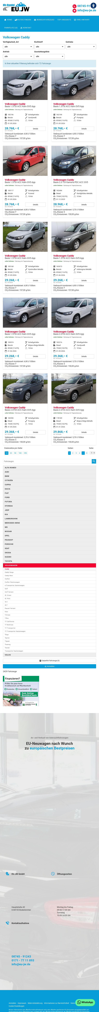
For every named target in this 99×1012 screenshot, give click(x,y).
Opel (7, 536)
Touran (7, 648)
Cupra (8, 485)
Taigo (7, 634)
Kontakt (27, 28)
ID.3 (6, 602)
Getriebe (69, 42)
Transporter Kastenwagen (14, 651)
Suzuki (8, 557)
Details (35, 129)
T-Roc (7, 618)
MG (6, 527)
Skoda (8, 553)
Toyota (8, 561)
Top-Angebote (64, 20)
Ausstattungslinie (41, 52)
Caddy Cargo (9, 572)
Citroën (9, 480)
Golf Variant (9, 592)
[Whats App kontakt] (85, 1002)
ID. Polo (7, 598)
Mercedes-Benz (12, 523)
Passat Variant (10, 608)
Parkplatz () (11, 28)
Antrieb (6, 52)
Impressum (22, 1003)
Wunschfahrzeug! (45, 20)
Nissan (8, 531)
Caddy (7, 569)
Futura (8, 502)
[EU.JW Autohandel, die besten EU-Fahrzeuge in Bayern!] (16, 8)
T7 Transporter (10, 628)
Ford (7, 497)
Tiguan (7, 641)
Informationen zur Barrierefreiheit (56, 1003)
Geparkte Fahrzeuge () (51, 661)
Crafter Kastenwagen (12, 582)
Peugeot (9, 540)
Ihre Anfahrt (83, 20)
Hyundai (9, 506)
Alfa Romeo (10, 468)
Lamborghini (11, 519)
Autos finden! (24, 20)
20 (11, 453)
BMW (7, 476)
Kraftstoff (38, 42)
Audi (7, 472)
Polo (6, 611)
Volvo (8, 655)
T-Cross (7, 615)
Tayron (7, 638)
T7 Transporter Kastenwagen (15, 631)
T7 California (9, 621)
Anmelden (12, 1003)
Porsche (9, 544)
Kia (6, 514)
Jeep (7, 510)
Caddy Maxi (9, 575)
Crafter (7, 579)
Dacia (7, 489)
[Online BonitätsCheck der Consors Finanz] (21, 691)
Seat (7, 548)
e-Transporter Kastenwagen (15, 585)
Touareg (8, 644)
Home (9, 20)
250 (25, 453)
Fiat (7, 493)
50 (15, 453)
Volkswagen (11, 565)
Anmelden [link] (50, 666)
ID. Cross (8, 595)
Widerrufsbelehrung (35, 1003)
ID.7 (6, 605)
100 (20, 453)
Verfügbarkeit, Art (11, 42)
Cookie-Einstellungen (16, 1006)
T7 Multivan (9, 625)
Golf (6, 589)
